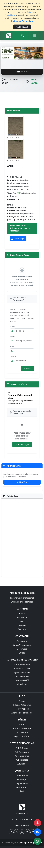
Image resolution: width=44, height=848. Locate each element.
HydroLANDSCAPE (22, 672)
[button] (11, 831)
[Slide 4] (22, 71)
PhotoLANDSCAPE (22, 668)
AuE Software (22, 748)
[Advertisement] (22, 537)
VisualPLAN (22, 684)
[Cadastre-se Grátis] (37, 823)
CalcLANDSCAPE (22, 676)
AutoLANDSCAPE (22, 664)
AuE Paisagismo (22, 752)
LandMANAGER (22, 680)
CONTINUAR (22, 27)
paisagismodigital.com (30, 842)
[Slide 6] (26, 71)
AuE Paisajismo (22, 756)
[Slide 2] (18, 71)
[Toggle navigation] (35, 35)
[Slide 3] (21, 71)
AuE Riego (22, 763)
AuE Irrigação (22, 759)
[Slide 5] (24, 71)
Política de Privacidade (22, 21)
